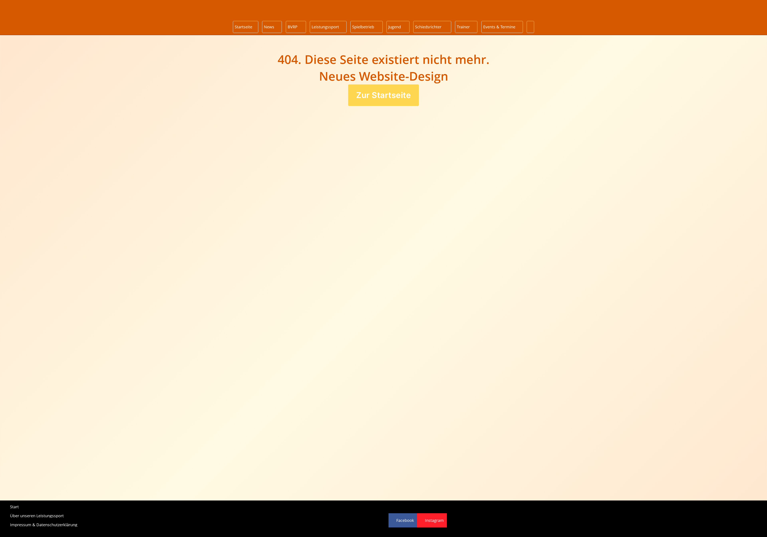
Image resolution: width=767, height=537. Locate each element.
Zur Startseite (383, 95)
